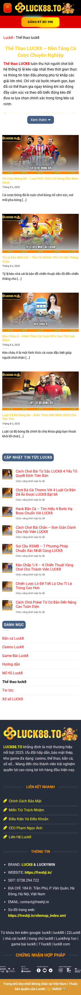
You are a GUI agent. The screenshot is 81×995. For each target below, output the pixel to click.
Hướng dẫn (11, 664)
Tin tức (8, 690)
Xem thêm (39, 120)
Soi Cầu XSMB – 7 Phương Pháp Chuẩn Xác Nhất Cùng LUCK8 (42, 548)
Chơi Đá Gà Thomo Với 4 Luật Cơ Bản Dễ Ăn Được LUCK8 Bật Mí (46, 492)
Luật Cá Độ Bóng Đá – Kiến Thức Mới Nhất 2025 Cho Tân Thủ (39, 417)
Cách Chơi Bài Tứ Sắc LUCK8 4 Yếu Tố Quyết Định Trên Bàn (46, 473)
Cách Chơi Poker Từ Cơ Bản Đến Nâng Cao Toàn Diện (46, 604)
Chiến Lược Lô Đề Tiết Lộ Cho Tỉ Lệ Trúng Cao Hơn (44, 586)
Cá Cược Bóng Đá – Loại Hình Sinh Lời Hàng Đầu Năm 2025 (40, 180)
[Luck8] (44, 7)
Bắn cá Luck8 (13, 638)
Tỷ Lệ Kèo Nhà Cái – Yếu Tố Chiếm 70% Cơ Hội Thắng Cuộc (40, 259)
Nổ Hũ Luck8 (12, 673)
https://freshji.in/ (38, 872)
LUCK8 (27, 864)
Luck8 (8, 37)
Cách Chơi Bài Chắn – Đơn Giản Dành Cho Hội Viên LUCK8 (46, 529)
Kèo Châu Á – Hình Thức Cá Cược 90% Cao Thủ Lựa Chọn (38, 338)
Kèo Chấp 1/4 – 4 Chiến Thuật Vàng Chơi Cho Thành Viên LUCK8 (44, 567)
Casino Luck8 (13, 647)
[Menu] (7, 7)
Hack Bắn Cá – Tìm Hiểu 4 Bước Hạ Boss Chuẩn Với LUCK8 (44, 511)
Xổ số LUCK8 (12, 699)
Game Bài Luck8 (15, 656)
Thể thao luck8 (14, 682)
